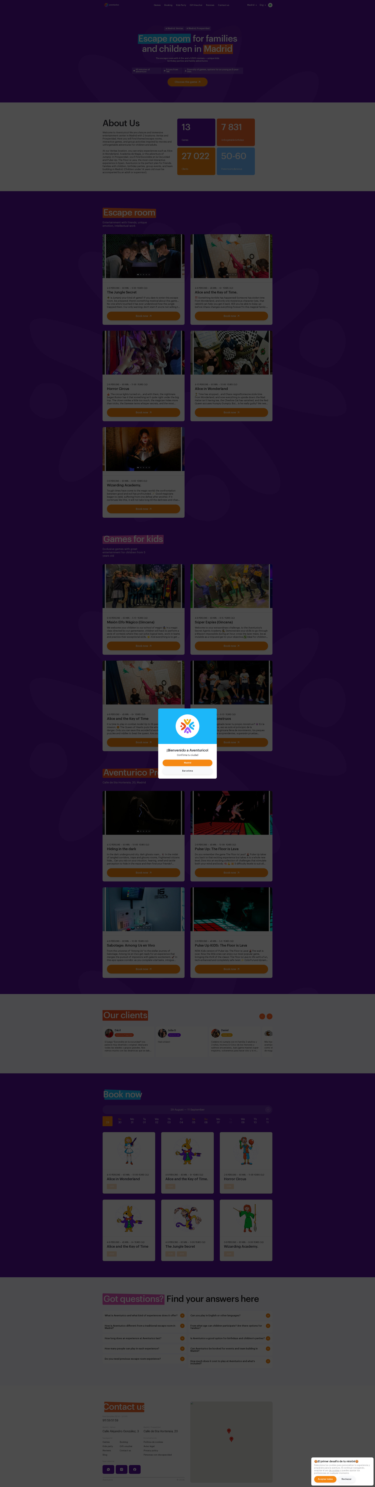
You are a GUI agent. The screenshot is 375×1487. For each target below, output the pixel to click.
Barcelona (187, 771)
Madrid (187, 763)
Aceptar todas (325, 1479)
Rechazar (347, 1479)
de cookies (334, 1471)
